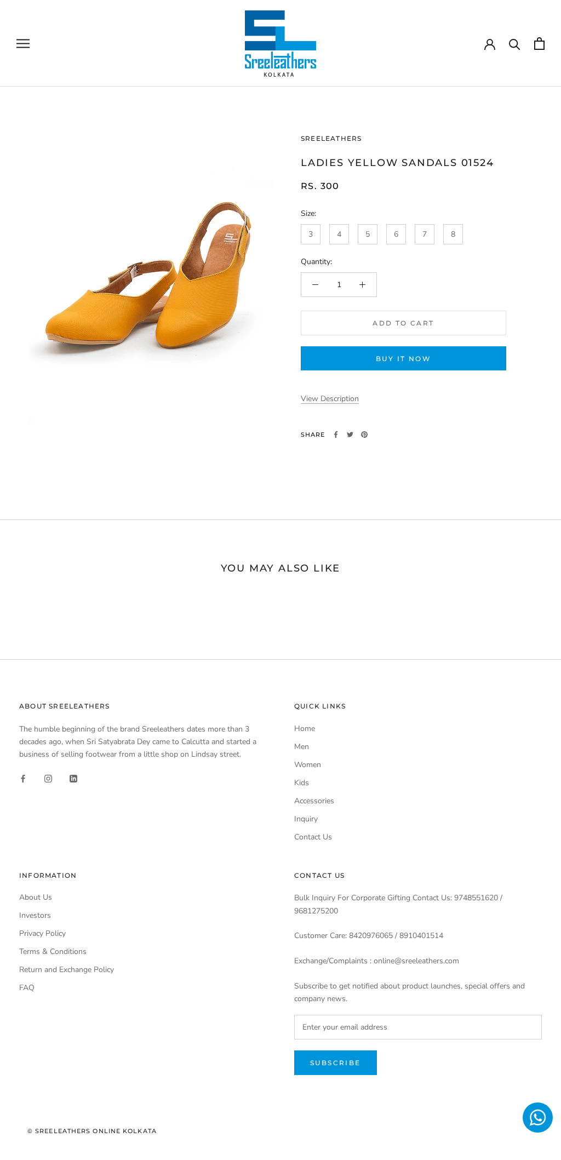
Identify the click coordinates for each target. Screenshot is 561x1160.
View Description (330, 398)
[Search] (514, 43)
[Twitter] (350, 434)
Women (307, 764)
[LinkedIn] (73, 778)
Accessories (314, 801)
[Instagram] (48, 778)
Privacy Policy (42, 933)
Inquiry (306, 819)
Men (301, 746)
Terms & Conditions (53, 951)
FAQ (27, 987)
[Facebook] (336, 434)
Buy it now (403, 359)
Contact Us (313, 837)
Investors (35, 915)
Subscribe (335, 1063)
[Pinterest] (364, 434)
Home (304, 728)
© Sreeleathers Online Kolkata (92, 1131)
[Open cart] (539, 43)
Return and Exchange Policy (66, 969)
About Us (35, 897)
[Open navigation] (23, 43)
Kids (301, 783)
